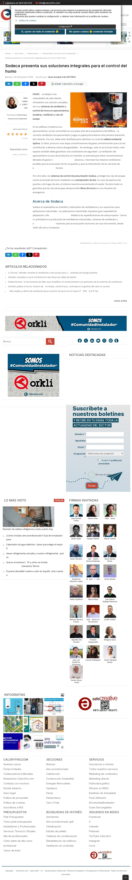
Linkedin (93, 826)
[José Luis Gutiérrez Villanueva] (76, 652)
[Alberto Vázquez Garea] (110, 652)
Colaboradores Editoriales (18, 773)
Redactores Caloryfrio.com (18, 778)
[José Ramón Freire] (76, 511)
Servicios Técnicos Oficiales (19, 831)
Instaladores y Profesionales (19, 826)
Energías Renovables (58, 783)
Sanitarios (51, 788)
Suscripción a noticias (101, 764)
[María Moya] (93, 592)
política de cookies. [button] (28, 20)
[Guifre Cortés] (110, 612)
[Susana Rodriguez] (93, 652)
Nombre (80, 434)
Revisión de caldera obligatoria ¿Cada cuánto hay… (28, 529)
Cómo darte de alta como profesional (17, 843)
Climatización (53, 826)
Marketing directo (99, 778)
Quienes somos (12, 764)
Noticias (50, 764)
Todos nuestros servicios (103, 769)
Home (7, 53)
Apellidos (80, 440)
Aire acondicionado (57, 769)
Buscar (50, 341)
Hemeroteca (32, 53)
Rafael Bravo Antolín (76, 681)
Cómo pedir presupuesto (17, 821)
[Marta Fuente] (110, 531)
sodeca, (15, 155)
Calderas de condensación (61, 836)
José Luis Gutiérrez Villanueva (76, 662)
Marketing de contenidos (103, 773)
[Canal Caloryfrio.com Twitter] (86, 341)
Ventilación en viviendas (60, 845)
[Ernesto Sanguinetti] (93, 632)
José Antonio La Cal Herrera (93, 621)
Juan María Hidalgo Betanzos (110, 600)
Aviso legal (9, 793)
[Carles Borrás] (110, 572)
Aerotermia (52, 816)
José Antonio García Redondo (93, 560)
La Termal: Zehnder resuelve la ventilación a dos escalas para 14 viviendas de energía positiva (52, 273)
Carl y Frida (52, 802)
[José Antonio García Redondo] (93, 551)
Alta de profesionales (15, 836)
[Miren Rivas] (93, 511)
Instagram (94, 840)
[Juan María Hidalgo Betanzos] (110, 592)
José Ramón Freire (76, 520)
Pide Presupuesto (13, 816)
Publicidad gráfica (99, 783)
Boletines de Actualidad (102, 793)
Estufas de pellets (56, 831)
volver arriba (120, 301)
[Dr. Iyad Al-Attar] (93, 572)
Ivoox (92, 845)
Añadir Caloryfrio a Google (68, 83)
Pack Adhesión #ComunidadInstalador (101, 800)
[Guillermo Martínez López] (76, 572)
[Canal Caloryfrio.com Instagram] (104, 341)
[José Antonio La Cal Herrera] (93, 612)
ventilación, (23, 155)
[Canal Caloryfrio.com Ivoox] (117, 341)
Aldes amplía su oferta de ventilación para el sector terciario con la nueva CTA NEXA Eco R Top (53, 291)
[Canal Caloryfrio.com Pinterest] (111, 341)
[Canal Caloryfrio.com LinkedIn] (92, 341)
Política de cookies (14, 802)
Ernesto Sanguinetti (93, 641)
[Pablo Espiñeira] (76, 592)
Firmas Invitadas (12, 769)
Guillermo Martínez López (76, 580)
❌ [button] (119, 7)
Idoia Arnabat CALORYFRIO (62, 77)
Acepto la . (110, 462)
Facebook (95, 816)
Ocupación (80, 455)
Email (82, 447)
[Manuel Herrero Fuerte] (76, 612)
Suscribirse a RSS (13, 807)
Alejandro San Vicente (76, 641)
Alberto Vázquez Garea (110, 661)
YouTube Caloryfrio (100, 836)
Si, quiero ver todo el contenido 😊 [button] (39, 31)
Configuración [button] (65, 26)
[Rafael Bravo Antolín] (76, 673)
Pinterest (94, 831)
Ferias (49, 793)
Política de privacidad (15, 797)
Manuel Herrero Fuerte (76, 621)
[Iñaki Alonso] (110, 511)
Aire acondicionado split (60, 821)
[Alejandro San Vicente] (76, 632)
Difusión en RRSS (99, 788)
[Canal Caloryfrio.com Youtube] (98, 341)
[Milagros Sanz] (110, 632)
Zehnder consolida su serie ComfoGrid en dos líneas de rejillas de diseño (42, 277)
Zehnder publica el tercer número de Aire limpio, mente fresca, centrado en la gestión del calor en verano (59, 286)
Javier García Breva (109, 560)
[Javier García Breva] (110, 551)
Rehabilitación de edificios (61, 840)
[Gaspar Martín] (93, 531)
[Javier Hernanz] (76, 551)
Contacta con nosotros (16, 783)
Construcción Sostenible (60, 778)
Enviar (92, 485)
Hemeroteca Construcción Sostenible (59, 53)
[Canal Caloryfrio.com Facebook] (80, 341)
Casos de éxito (12, 850)
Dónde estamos (12, 788)
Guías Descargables (100, 807)
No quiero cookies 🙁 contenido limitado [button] (91, 31)
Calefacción (53, 773)
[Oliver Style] (76, 531)
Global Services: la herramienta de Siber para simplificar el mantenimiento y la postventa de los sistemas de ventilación (65, 282)
